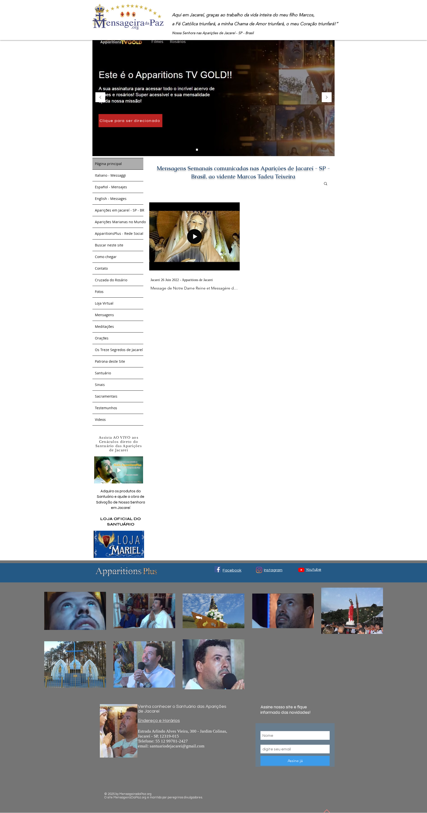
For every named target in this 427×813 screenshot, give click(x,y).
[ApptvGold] (197, 150)
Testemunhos (106, 408)
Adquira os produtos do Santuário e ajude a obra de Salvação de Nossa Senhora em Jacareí (120, 507)
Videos (100, 419)
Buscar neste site (109, 245)
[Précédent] (100, 97)
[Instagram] (259, 570)
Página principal (108, 163)
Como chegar (106, 256)
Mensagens (104, 314)
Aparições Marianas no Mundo (119, 221)
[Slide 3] (217, 150)
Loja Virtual (104, 303)
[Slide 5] (230, 150)
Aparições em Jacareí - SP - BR (119, 210)
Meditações (104, 326)
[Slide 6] (210, 150)
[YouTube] (301, 570)
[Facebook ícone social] (217, 569)
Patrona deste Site (110, 361)
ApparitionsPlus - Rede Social (119, 233)
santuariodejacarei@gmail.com (177, 746)
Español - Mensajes (111, 187)
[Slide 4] (224, 150)
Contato (101, 268)
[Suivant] (327, 97)
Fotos (99, 291)
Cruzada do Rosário (111, 280)
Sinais (100, 384)
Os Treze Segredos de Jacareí (119, 349)
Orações (101, 338)
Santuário (103, 373)
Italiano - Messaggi (110, 175)
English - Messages (111, 198)
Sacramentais (106, 396)
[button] (325, 184)
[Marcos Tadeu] (204, 150)
